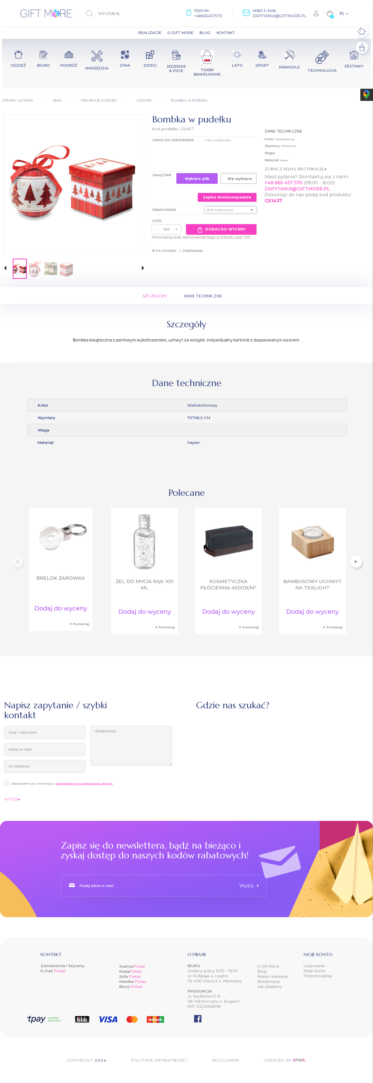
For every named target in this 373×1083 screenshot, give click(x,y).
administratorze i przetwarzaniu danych (84, 783)
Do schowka (166, 250)
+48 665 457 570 (283, 183)
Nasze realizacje (272, 976)
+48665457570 (208, 15)
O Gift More (268, 966)
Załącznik (162, 175)
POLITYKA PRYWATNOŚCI (159, 1060)
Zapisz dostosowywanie (227, 197)
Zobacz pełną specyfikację (295, 168)
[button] (5, 269)
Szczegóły (155, 295)
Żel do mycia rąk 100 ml (145, 585)
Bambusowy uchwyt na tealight (312, 585)
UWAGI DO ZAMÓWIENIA (173, 140)
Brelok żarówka (60, 578)
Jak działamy (269, 986)
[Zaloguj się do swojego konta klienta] (316, 13)
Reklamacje (268, 981)
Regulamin (226, 1060)
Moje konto (314, 970)
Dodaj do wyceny (225, 229)
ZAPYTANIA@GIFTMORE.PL (297, 189)
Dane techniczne (203, 295)
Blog (261, 971)
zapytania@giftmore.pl (279, 15)
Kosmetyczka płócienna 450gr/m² (228, 585)
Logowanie (314, 965)
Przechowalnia (317, 975)
